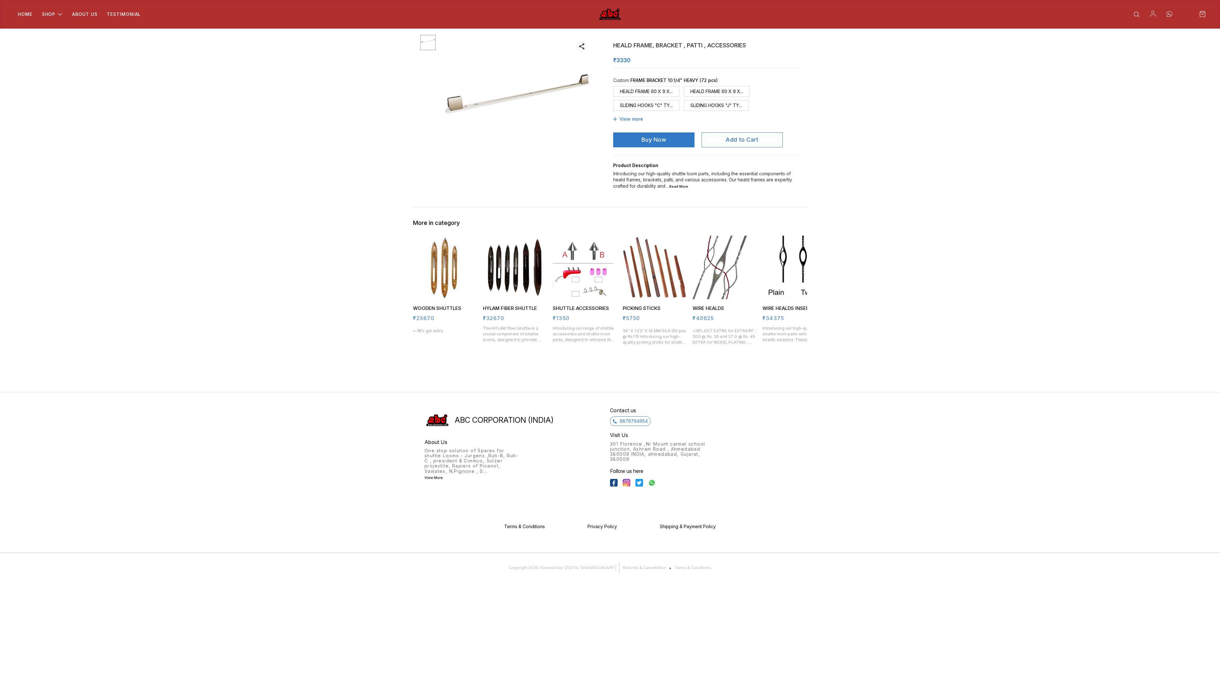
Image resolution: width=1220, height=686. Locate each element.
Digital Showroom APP (589, 567)
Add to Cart (742, 139)
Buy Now (653, 139)
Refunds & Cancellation (644, 567)
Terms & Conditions (692, 567)
